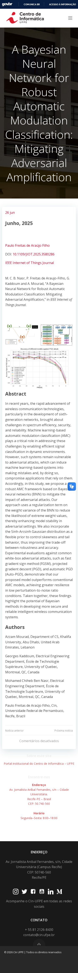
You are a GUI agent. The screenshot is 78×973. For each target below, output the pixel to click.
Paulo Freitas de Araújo (23, 245)
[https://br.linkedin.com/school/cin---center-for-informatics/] (50, 891)
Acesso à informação (62, 4)
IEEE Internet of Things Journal (29, 262)
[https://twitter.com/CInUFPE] (24, 891)
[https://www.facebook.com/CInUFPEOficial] (33, 891)
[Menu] (70, 18)
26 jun (10, 212)
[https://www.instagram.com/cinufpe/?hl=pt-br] (16, 891)
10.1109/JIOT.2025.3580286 (33, 254)
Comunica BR (32, 4)
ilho (47, 245)
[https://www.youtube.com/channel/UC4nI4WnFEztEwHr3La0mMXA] (42, 891)
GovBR (7, 4)
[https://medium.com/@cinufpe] (59, 891)
